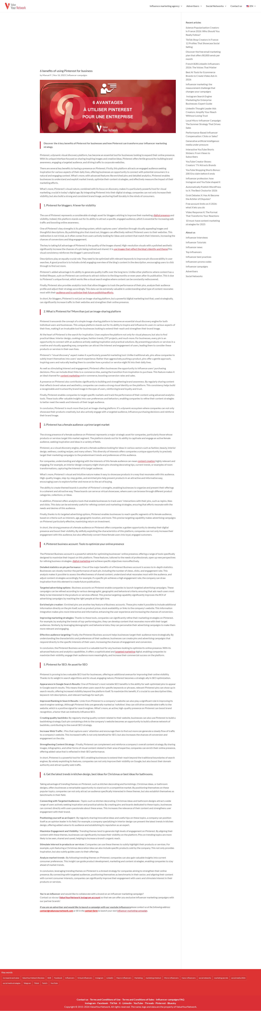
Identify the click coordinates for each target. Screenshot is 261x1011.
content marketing (70, 375)
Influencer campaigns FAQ (170, 999)
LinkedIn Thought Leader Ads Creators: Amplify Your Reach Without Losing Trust (201, 112)
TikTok (113, 1003)
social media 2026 (238, 978)
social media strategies (11, 983)
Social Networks (215, 6)
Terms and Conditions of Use (105, 999)
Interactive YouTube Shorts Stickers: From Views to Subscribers (200, 153)
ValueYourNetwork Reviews (33, 978)
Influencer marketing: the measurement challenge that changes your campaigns (200, 88)
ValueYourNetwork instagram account (79, 897)
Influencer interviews (197, 237)
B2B (49, 978)
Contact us (236, 6)
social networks (205, 978)
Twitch (44, 983)
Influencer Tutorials (196, 242)
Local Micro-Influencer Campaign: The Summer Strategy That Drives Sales (203, 124)
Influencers (69, 978)
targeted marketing (125, 651)
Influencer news (194, 247)
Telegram (27, 983)
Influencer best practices (198, 256)
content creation (146, 461)
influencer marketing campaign (132, 910)
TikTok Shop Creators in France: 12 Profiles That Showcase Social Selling (202, 43)
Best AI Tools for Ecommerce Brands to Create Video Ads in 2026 (201, 76)
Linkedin (109, 978)
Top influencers (194, 252)
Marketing (138, 978)
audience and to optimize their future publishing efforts (84, 292)
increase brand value (11, 978)
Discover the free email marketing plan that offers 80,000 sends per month (203, 55)
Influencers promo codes (198, 261)
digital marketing (81, 561)
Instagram (99, 978)
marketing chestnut (153, 978)
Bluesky (172, 1003)
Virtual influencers (84, 978)
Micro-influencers (171, 978)
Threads (149, 1003)
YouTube (54, 983)
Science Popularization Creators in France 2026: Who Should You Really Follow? (203, 31)
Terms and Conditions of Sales (138, 999)
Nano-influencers (189, 978)
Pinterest (161, 1003)
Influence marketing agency (165, 6)
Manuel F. (47, 75)
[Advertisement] (108, 45)
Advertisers (192, 6)
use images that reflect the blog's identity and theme (141, 249)
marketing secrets (221, 978)
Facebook (58, 978)
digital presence (161, 215)
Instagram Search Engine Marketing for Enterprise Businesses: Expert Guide (199, 100)
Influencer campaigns (77, 75)
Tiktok (36, 983)
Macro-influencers (123, 978)
